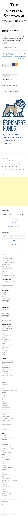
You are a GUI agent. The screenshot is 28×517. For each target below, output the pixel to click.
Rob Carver (4, 461)
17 (2, 168)
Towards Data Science (7, 493)
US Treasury (5, 273)
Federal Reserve (6, 266)
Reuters (4, 318)
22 (19, 168)
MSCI (3, 401)
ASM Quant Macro (6, 459)
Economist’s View (6, 339)
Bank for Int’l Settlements (8, 281)
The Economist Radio (7, 364)
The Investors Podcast (7, 367)
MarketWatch (5, 504)
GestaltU (4, 472)
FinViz (3, 441)
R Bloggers (4, 489)
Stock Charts (5, 422)
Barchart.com (5, 380)
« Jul (3, 173)
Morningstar (5, 403)
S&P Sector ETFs (5, 416)
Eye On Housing (5, 341)
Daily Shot (4, 333)
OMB (3, 270)
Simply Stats (5, 491)
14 (16, 166)
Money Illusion (5, 347)
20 (12, 168)
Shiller (3, 414)
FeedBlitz (10, 79)
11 (5, 166)
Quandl (3, 411)
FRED (3, 399)
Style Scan (4, 450)
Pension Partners (6, 350)
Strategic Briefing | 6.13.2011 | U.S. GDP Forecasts (7, 56)
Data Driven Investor (7, 465)
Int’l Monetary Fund (6, 283)
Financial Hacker (6, 471)
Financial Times (5, 315)
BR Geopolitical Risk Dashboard (9, 390)
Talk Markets (5, 303)
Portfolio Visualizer (6, 446)
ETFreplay (4, 439)
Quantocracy (5, 484)
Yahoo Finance (5, 384)
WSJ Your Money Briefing (7, 375)
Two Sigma (4, 495)
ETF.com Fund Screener (7, 437)
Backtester (4, 435)
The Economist (5, 313)
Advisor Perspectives (7, 328)
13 (12, 166)
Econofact (4, 337)
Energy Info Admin (6, 264)
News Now (4, 296)
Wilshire (4, 427)
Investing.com (5, 382)
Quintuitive (4, 488)
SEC (3, 272)
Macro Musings (5, 369)
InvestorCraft (5, 442)
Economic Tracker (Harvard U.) (9, 467)
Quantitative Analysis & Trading (9, 480)
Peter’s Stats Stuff (6, 478)
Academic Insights (6, 326)
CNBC (3, 311)
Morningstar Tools (6, 444)
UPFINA (3, 352)
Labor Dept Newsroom (7, 268)
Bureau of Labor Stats (7, 258)
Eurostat (4, 397)
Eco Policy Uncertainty (7, 394)
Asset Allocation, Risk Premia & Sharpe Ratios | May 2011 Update (20, 56)
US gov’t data (5, 429)
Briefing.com (5, 501)
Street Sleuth (5, 302)
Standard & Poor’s (6, 420)
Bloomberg (4, 309)
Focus (8, 40)
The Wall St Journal (6, 320)
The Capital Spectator (14, 10)
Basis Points (5, 330)
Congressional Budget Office (8, 262)
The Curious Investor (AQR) (8, 362)
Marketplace (5, 371)
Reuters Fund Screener (7, 448)
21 (16, 168)
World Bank (4, 287)
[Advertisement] (14, 191)
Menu (14, 25)
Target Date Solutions (7, 452)
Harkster (4, 294)
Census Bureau (5, 260)
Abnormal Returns (6, 292)
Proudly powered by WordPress (9, 514)
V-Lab (3, 454)
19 (9, 168)
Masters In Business (6, 373)
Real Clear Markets (6, 298)
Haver (3, 343)
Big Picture (4, 332)
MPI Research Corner (7, 349)
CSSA (3, 463)
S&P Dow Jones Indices (7, 418)
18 (5, 168)
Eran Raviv (4, 469)
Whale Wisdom (5, 426)
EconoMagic (4, 392)
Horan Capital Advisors (7, 345)
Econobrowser (5, 335)
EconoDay (4, 503)
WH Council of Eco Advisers (8, 275)
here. (6, 42)
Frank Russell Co (6, 412)
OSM (3, 476)
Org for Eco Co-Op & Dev (7, 285)
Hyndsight (4, 474)
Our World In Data (6, 407)
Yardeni (4, 354)
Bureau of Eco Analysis (7, 256)
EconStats (4, 395)
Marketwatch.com (6, 317)
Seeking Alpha (5, 300)
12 (9, 166)
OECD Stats (4, 405)
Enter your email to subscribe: (9, 71)
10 (2, 166)
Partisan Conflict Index (7, 409)
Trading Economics (6, 424)
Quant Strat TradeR (6, 486)
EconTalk (4, 365)
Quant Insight (5, 482)
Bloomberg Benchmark (7, 360)
